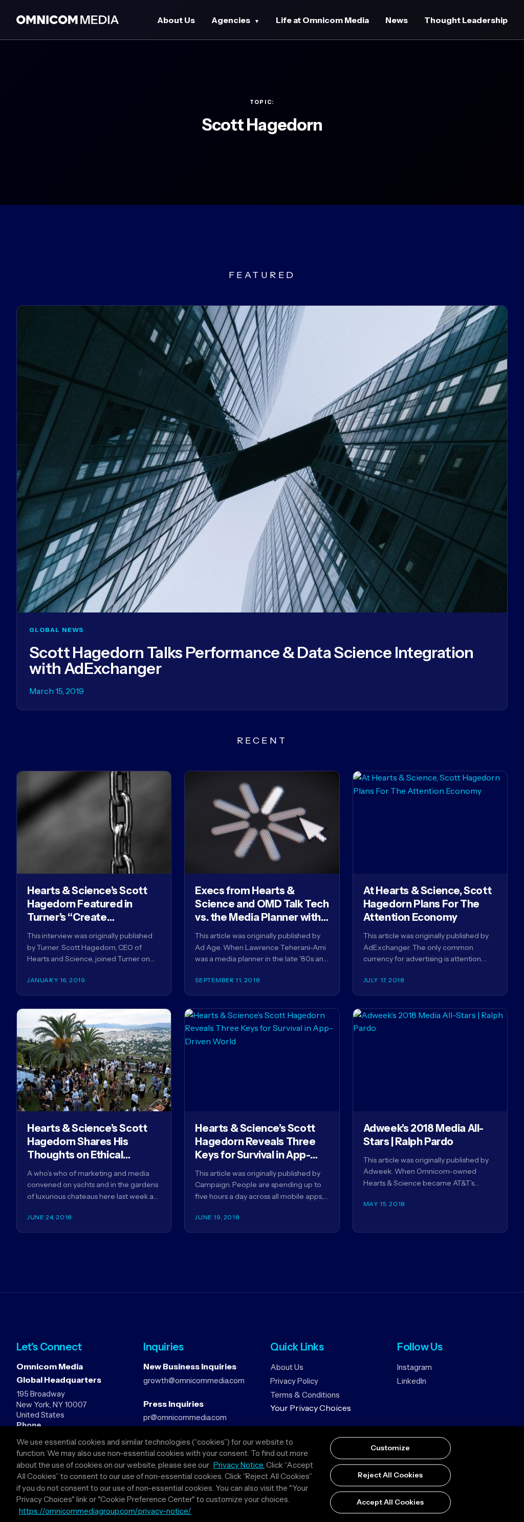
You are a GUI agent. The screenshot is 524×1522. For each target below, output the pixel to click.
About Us (176, 20)
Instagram (414, 1367)
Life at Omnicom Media (322, 20)
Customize (390, 1448)
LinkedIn (411, 1381)
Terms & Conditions (305, 1395)
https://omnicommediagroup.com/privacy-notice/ (105, 1511)
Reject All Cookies (390, 1474)
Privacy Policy (294, 1381)
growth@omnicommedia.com (194, 1380)
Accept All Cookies (390, 1502)
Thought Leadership (466, 20)
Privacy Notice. (239, 1465)
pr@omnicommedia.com (185, 1417)
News (396, 20)
